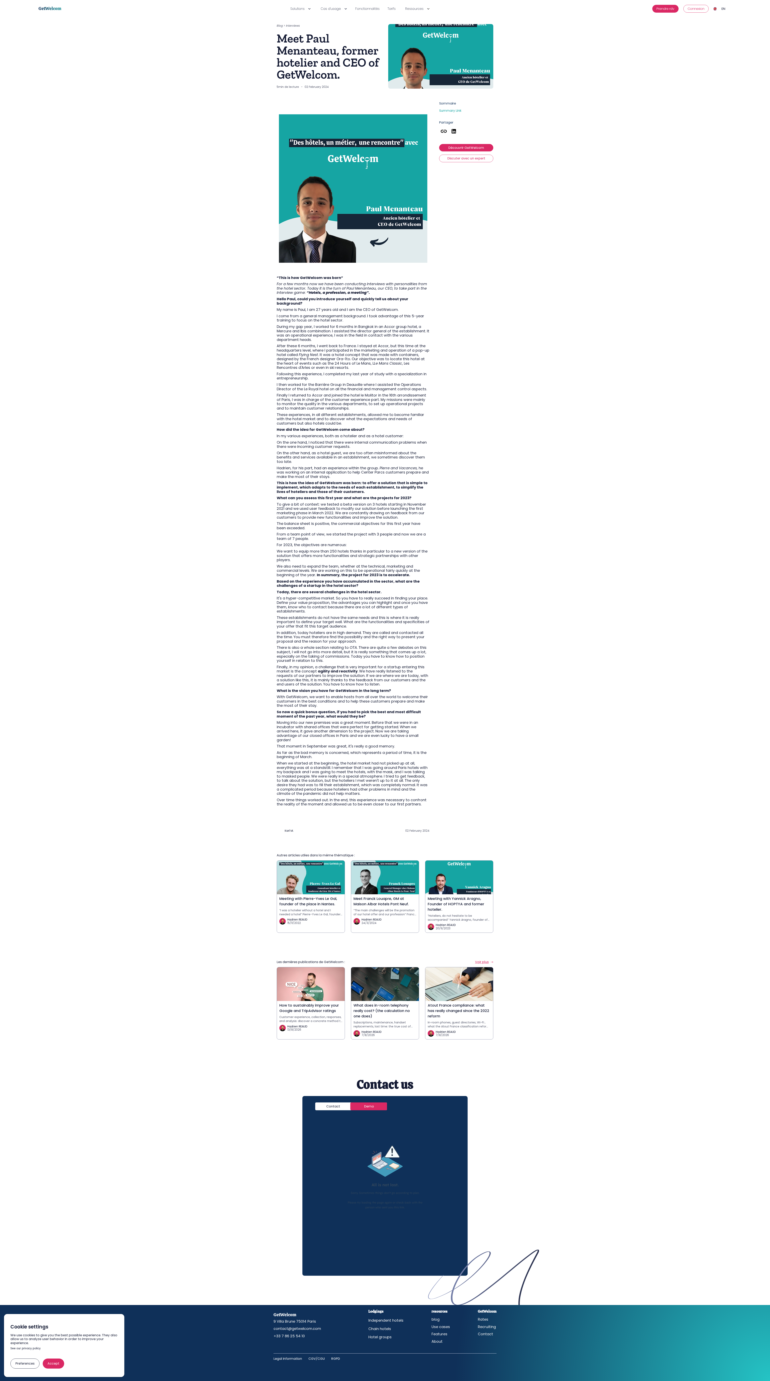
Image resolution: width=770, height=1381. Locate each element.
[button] (300, 8)
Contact (485, 1334)
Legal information (288, 1359)
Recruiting (487, 1327)
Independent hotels (385, 1320)
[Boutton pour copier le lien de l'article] (443, 131)
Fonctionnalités (367, 8)
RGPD (335, 1359)
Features (439, 1334)
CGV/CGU (316, 1359)
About (437, 1341)
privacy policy (31, 1348)
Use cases (441, 1327)
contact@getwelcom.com (297, 1328)
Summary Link (450, 110)
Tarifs (392, 8)
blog (436, 1319)
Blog (280, 25)
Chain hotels (379, 1329)
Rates (483, 1319)
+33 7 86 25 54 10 (289, 1336)
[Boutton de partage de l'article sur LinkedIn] (454, 131)
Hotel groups (380, 1337)
